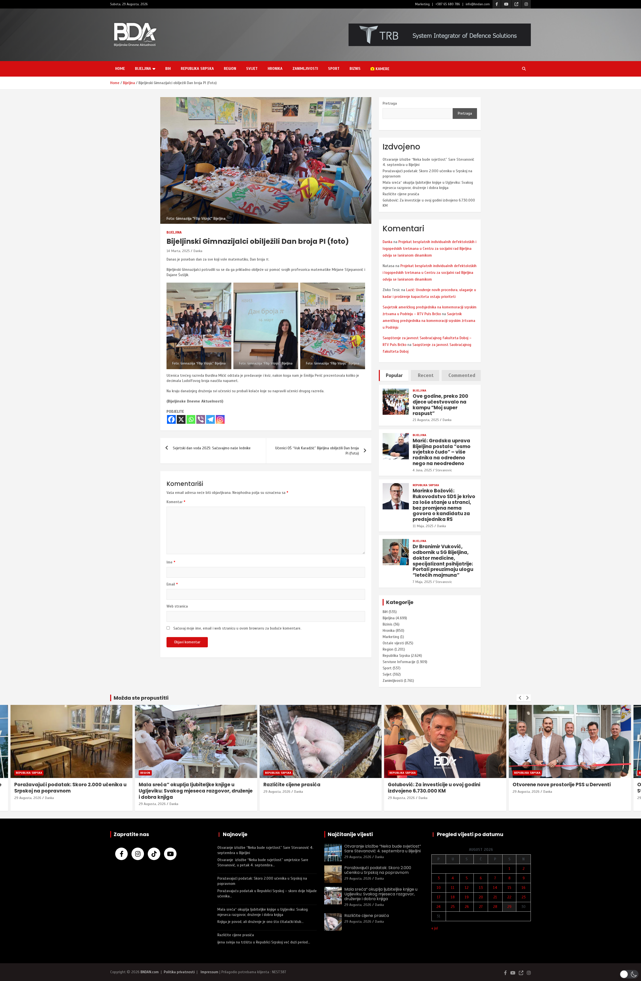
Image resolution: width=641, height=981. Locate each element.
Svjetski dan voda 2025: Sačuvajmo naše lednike (212, 448)
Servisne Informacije (399, 662)
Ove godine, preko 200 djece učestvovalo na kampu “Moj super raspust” (440, 405)
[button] (629, 974)
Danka (197, 251)
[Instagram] (220, 419)
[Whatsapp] (191, 419)
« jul (434, 928)
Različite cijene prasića (401, 194)
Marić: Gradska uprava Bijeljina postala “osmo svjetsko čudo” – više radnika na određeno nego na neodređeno (441, 452)
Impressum (209, 972)
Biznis (355, 68)
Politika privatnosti (179, 972)
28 (495, 906)
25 (453, 906)
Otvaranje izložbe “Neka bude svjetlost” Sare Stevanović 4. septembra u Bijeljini (568, 787)
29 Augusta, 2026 (27, 804)
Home (120, 68)
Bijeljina (143, 68)
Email (172, 584)
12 (466, 887)
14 (495, 887)
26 (467, 906)
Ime (171, 562)
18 (453, 897)
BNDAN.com (149, 972)
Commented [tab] (461, 375)
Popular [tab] (394, 375)
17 (438, 897)
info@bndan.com (478, 4)
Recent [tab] (426, 375)
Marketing (422, 4)
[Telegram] (210, 419)
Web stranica (177, 606)
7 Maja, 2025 (422, 582)
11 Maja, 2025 (423, 526)
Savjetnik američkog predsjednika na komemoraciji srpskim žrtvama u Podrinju (429, 321)
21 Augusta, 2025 (426, 420)
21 (495, 897)
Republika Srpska (197, 68)
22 (509, 897)
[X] (181, 419)
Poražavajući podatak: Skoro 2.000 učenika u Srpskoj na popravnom (377, 870)
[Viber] (200, 419)
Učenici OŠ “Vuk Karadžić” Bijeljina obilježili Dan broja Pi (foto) (317, 451)
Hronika (275, 68)
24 (438, 906)
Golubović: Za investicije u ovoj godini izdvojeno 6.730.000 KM (309, 787)
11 (452, 887)
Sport (334, 68)
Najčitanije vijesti (350, 834)
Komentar (176, 502)
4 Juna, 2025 (422, 470)
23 (524, 897)
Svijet (252, 68)
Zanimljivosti (305, 68)
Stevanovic (443, 470)
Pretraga (390, 103)
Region (230, 68)
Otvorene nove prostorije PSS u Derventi (437, 784)
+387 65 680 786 (447, 4)
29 (509, 906)
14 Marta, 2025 (178, 251)
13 (481, 887)
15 (509, 887)
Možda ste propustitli (141, 697)
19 (466, 897)
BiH (168, 68)
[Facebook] (171, 419)
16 (523, 887)
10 (439, 887)
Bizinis (387, 624)
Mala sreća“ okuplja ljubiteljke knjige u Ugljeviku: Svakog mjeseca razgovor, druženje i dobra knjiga (71, 790)
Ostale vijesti (393, 643)
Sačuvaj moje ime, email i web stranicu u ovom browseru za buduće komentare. (237, 628)
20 (481, 897)
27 (481, 906)
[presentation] (520, 697)
